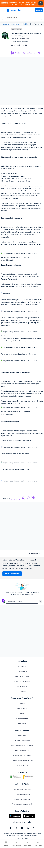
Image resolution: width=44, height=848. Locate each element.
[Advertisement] (22, 81)
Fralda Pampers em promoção (22, 760)
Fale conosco (22, 671)
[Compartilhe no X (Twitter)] (18, 498)
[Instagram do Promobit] (22, 828)
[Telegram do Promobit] (33, 828)
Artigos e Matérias (22, 24)
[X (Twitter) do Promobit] (16, 828)
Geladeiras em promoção (22, 755)
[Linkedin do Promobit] (28, 828)
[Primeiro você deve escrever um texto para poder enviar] (40, 601)
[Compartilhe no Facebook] (13, 498)
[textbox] (22, 601)
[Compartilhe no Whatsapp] (23, 498)
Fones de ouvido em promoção (22, 745)
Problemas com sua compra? (22, 804)
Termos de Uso (22, 686)
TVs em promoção (22, 765)
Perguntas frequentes (22, 799)
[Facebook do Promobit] (10, 828)
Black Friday (22, 736)
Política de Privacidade (22, 681)
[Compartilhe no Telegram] (28, 498)
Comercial (22, 666)
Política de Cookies (22, 676)
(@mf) (21, 38)
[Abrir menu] (3, 10)
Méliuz (22, 713)
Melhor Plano (22, 708)
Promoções (5, 24)
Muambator (22, 723)
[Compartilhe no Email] (33, 498)
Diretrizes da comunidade (22, 789)
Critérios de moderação (22, 794)
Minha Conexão (22, 718)
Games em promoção (22, 750)
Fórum (13, 24)
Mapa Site (22, 691)
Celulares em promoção (22, 740)
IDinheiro (22, 703)
